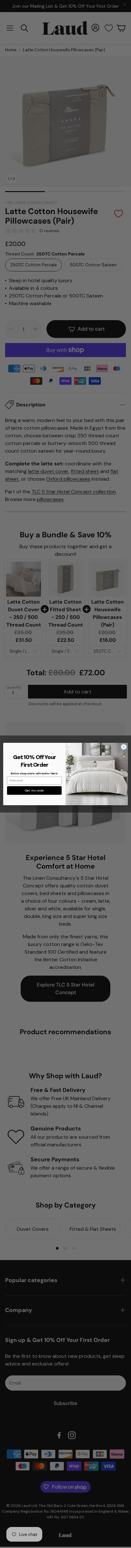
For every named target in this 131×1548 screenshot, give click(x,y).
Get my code (34, 790)
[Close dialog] (124, 747)
